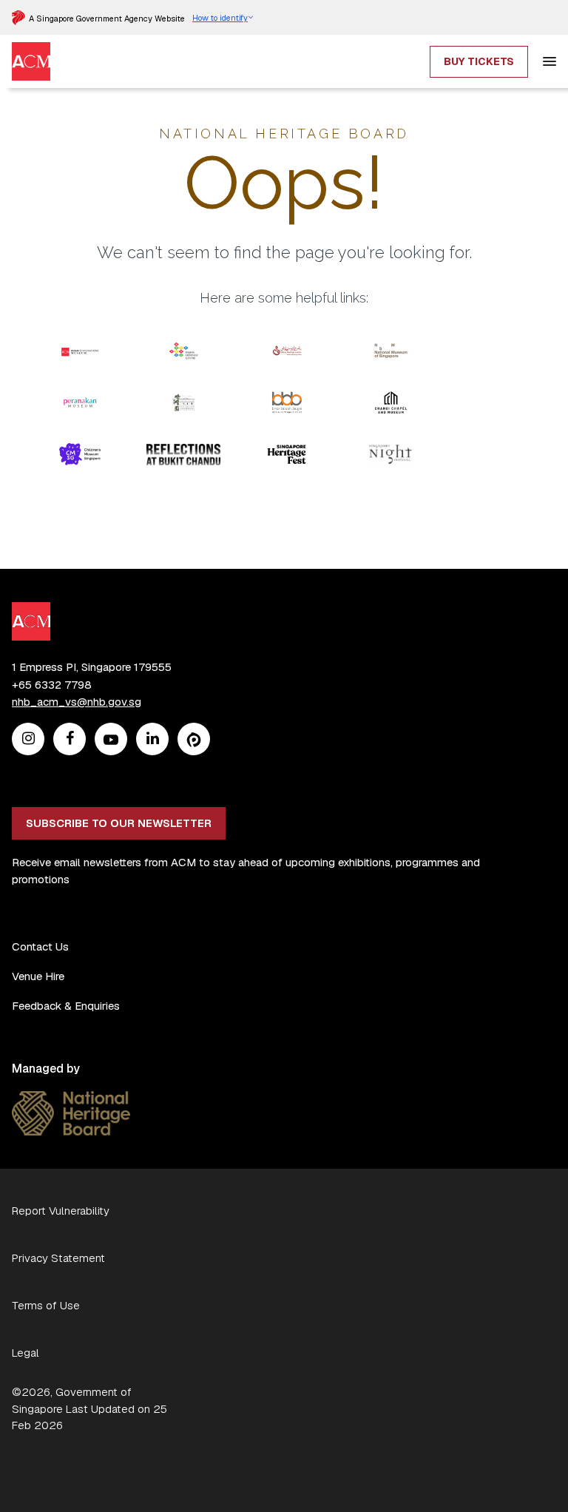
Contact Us (40, 946)
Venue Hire (38, 976)
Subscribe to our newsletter (119, 823)
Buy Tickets (479, 61)
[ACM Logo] (31, 50)
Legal (25, 1353)
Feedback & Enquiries (66, 1006)
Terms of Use (46, 1305)
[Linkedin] (152, 740)
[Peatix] (194, 740)
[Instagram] (28, 740)
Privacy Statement (58, 1258)
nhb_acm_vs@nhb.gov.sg (76, 702)
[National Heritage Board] (71, 1099)
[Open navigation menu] (549, 61)
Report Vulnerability (60, 1211)
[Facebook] (70, 740)
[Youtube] (111, 740)
